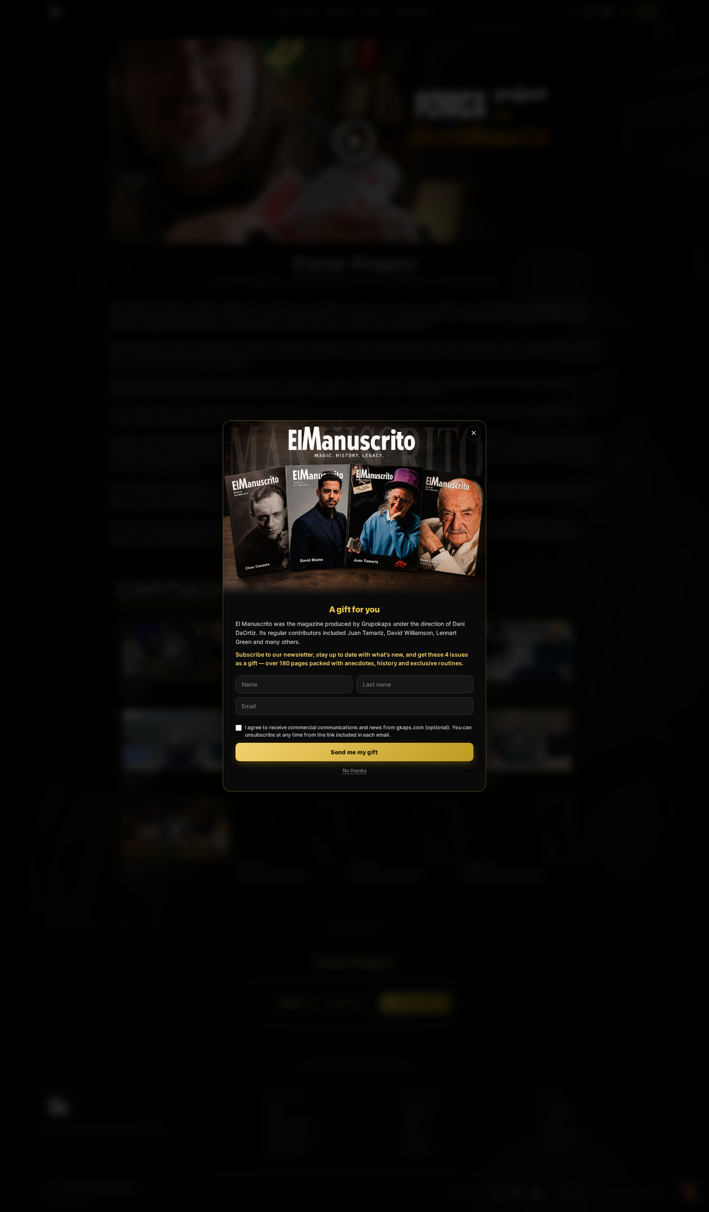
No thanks (355, 770)
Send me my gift (354, 752)
